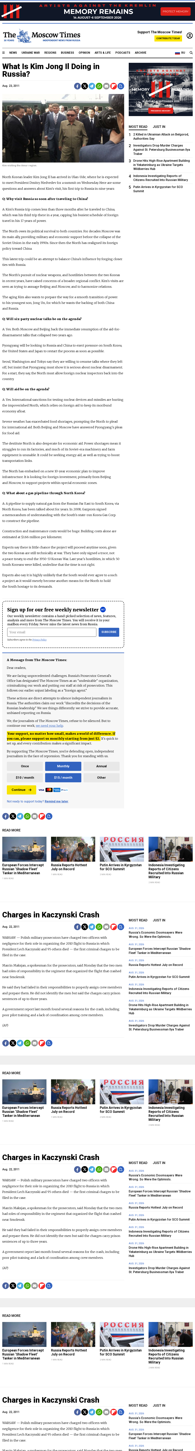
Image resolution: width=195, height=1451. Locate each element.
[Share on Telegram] (92, 86)
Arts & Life (103, 52)
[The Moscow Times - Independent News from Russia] (41, 35)
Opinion (84, 52)
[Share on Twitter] (84, 86)
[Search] (191, 52)
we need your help (49, 725)
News (13, 52)
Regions (50, 52)
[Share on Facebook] (77, 86)
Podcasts (122, 52)
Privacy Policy (39, 639)
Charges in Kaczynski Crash (50, 914)
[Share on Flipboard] (113, 86)
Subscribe (109, 632)
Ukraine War (31, 52)
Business (67, 52)
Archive (140, 52)
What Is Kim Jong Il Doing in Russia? (51, 70)
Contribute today (168, 38)
